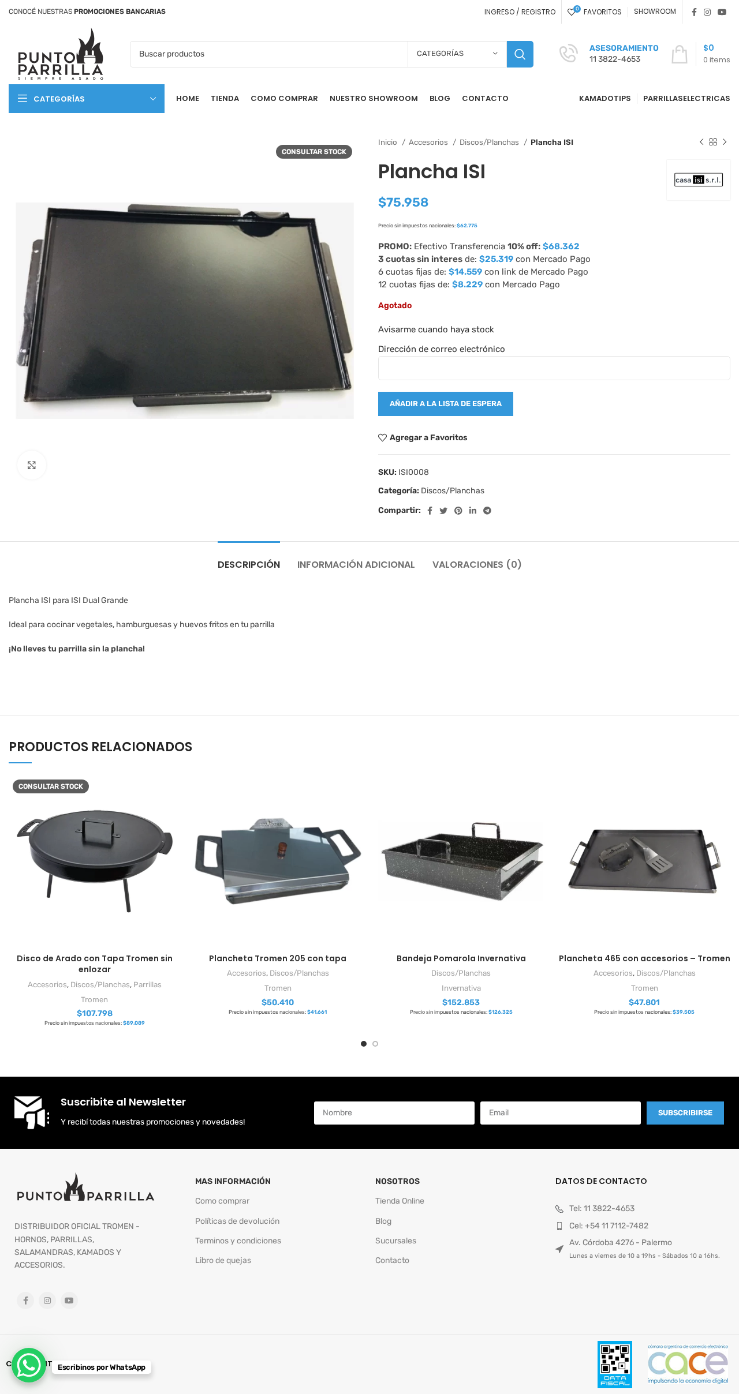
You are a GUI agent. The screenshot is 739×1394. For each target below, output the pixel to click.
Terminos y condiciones (238, 1241)
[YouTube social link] (722, 12)
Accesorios (429, 142)
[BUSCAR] (520, 54)
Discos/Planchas (490, 142)
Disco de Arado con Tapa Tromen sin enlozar (95, 964)
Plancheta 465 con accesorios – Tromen (644, 958)
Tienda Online (399, 1201)
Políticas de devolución (237, 1221)
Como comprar (222, 1201)
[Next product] (724, 142)
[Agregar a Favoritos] (172, 820)
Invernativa (461, 988)
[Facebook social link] (694, 12)
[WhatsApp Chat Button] (29, 1365)
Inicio (388, 142)
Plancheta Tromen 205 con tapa (277, 958)
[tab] (249, 558)
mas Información (233, 1181)
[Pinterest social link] (458, 510)
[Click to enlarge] (31, 465)
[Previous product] (701, 142)
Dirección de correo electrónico (441, 349)
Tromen (94, 999)
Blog (383, 1221)
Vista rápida (172, 794)
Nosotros (397, 1181)
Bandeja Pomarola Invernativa (461, 958)
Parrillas (147, 984)
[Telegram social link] (487, 510)
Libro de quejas (223, 1260)
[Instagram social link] (707, 12)
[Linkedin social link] (473, 510)
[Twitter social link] (443, 510)
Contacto (392, 1260)
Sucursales (395, 1241)
